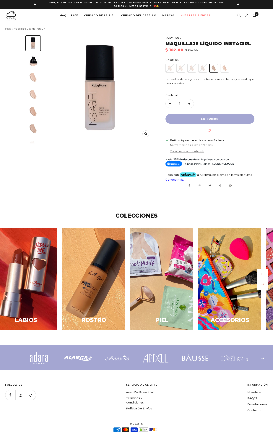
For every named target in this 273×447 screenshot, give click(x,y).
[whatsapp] (230, 185)
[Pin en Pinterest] (199, 185)
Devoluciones (257, 404)
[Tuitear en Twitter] (209, 185)
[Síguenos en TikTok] (31, 395)
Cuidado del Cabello (138, 15)
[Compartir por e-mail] (220, 185)
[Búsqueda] (239, 15)
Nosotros (254, 392)
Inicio (8, 28)
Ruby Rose (173, 37)
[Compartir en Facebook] (189, 185)
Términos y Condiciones (135, 400)
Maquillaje (69, 15)
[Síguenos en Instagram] (20, 395)
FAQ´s (252, 398)
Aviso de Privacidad (140, 392)
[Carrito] (254, 15)
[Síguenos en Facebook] (10, 395)
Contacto (254, 410)
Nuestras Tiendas (195, 15)
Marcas (168, 15)
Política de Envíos (139, 408)
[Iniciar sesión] (246, 15)
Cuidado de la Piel (99, 15)
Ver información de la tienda (187, 151)
